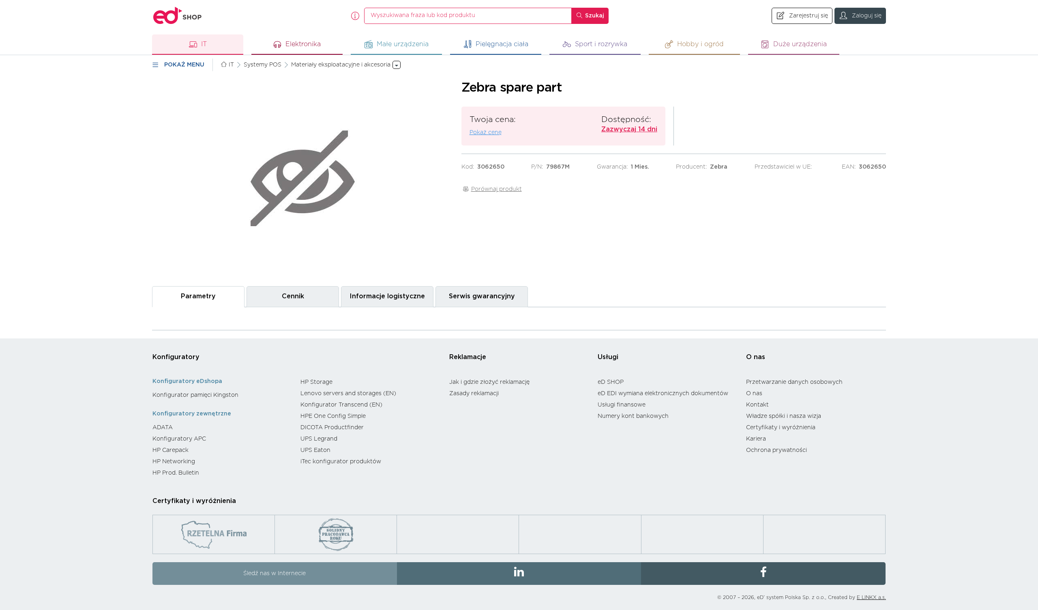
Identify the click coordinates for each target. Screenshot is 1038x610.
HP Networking (173, 461)
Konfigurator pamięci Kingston (195, 395)
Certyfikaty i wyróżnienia (780, 427)
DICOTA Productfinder (332, 427)
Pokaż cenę (486, 132)
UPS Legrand (318, 439)
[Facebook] (763, 573)
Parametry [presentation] (198, 296)
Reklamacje (467, 357)
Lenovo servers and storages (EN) (348, 393)
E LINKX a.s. (871, 597)
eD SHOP (611, 382)
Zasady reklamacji (474, 393)
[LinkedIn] (519, 573)
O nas (755, 357)
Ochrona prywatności (776, 450)
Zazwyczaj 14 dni (629, 129)
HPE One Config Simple (333, 416)
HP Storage (316, 382)
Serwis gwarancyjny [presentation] (482, 296)
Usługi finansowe (622, 405)
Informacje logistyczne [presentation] (387, 296)
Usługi (608, 357)
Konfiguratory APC (179, 439)
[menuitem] (222, 395)
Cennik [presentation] (293, 296)
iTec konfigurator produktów (340, 461)
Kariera (756, 439)
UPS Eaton (315, 450)
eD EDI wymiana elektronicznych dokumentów (663, 393)
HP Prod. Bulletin (175, 473)
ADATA (162, 427)
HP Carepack (170, 450)
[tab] (198, 296)
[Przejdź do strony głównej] (177, 15)
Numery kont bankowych (633, 416)
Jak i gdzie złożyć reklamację (489, 382)
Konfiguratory (175, 357)
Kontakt (757, 405)
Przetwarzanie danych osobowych (794, 382)
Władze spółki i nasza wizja (783, 416)
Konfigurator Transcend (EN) (341, 405)
